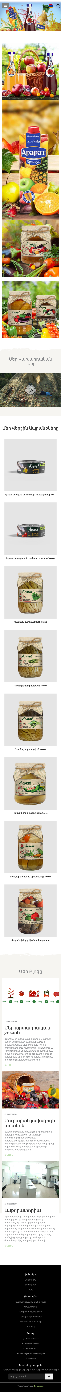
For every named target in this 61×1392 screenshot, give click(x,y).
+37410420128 (32, 1348)
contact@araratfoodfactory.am (32, 1353)
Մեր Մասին (30, 1280)
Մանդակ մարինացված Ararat (30, 622)
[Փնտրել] (58, 6)
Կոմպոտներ (30, 1307)
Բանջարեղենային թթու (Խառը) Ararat (30, 876)
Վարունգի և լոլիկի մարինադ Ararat (30, 940)
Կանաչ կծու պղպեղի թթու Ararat (30, 813)
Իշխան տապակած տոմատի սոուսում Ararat (30, 558)
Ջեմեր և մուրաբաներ (30, 1321)
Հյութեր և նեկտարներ (30, 1312)
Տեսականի (30, 1285)
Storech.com (39, 1386)
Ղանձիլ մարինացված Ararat (30, 749)
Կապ (30, 1290)
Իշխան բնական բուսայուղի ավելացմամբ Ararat (30, 494)
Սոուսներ (30, 1326)
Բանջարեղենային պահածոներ (30, 1302)
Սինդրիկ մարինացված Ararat (31, 685)
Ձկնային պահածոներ (31, 1317)
